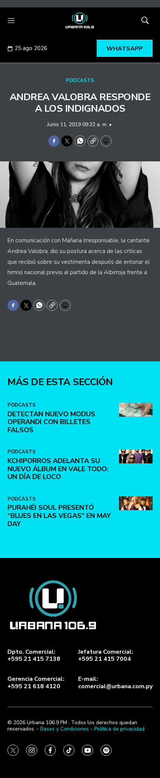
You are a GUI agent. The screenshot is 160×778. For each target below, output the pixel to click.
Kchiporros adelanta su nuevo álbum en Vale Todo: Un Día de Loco (57, 468)
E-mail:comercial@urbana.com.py (115, 683)
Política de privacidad (119, 728)
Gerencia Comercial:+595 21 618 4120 (35, 683)
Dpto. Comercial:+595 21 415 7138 (33, 656)
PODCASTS (80, 80)
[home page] (80, 20)
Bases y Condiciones (64, 728)
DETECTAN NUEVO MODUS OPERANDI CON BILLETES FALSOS (51, 422)
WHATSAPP (124, 49)
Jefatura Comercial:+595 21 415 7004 (105, 656)
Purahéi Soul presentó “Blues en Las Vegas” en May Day (59, 515)
